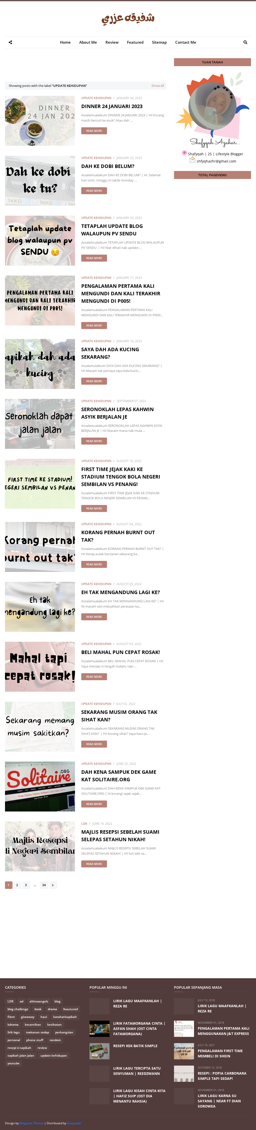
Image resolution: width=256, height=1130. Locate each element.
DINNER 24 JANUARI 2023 (111, 106)
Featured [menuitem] (135, 42)
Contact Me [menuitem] (185, 42)
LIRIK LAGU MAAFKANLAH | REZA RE (137, 1003)
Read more (94, 131)
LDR (84, 823)
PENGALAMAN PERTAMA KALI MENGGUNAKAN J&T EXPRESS (224, 1031)
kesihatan (54, 1024)
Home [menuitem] (65, 42)
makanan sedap (37, 1032)
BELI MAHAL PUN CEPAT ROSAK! (120, 652)
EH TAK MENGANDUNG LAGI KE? (120, 592)
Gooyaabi (74, 1123)
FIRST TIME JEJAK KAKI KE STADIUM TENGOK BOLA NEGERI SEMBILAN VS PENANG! (120, 476)
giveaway (27, 1017)
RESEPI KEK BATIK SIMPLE (135, 1045)
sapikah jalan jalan (21, 1055)
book (38, 1009)
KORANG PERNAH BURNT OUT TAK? (118, 536)
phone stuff (34, 1040)
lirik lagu (14, 1032)
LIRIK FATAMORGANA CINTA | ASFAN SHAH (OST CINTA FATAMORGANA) (139, 1028)
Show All (158, 85)
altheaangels (39, 1001)
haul (43, 1017)
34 (44, 885)
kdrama (13, 1024)
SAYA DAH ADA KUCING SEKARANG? (110, 353)
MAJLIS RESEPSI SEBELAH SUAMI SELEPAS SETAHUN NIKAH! (120, 835)
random (55, 1040)
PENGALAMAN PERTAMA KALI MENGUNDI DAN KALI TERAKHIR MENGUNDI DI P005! (120, 293)
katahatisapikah (65, 1017)
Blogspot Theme (32, 1123)
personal (14, 1040)
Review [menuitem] (112, 42)
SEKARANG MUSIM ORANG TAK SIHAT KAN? (119, 716)
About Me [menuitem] (88, 42)
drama (52, 1009)
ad (21, 1001)
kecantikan (33, 1024)
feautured (70, 1009)
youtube (14, 1063)
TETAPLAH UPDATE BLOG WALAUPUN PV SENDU (112, 230)
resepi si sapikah (19, 1048)
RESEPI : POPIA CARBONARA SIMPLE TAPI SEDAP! (222, 1076)
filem (11, 1017)
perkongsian (64, 1032)
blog (57, 1001)
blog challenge (18, 1009)
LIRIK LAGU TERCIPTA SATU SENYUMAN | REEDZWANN (137, 1071)
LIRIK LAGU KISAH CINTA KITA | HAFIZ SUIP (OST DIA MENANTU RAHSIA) (139, 1096)
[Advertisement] (96, 69)
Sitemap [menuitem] (159, 42)
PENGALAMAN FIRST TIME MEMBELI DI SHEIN (220, 1053)
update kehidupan (96, 98)
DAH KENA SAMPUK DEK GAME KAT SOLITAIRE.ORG (118, 776)
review (42, 1048)
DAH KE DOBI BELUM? (107, 166)
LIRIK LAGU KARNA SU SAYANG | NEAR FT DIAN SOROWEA (219, 1101)
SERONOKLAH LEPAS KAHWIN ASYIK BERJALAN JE (117, 413)
